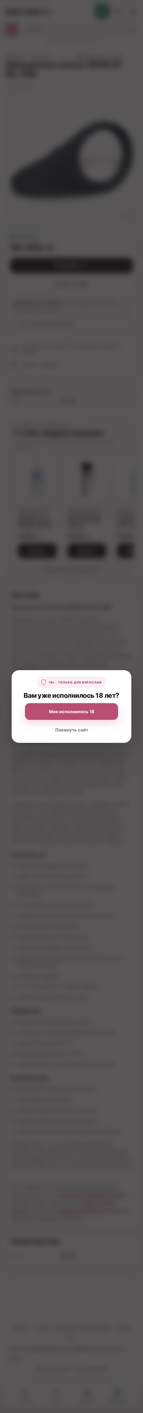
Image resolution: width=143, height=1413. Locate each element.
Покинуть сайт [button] (71, 730)
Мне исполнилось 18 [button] (71, 711)
